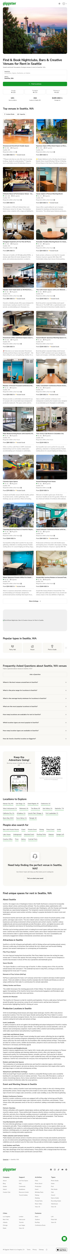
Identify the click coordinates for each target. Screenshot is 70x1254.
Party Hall (54, 1219)
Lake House (7, 834)
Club (52, 1192)
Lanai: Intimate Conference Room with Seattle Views (51, 530)
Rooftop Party (41, 834)
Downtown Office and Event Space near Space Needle (18, 338)
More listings (33, 601)
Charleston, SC (45, 804)
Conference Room (40, 1225)
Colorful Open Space (10, 482)
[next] (31, 131)
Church (53, 1195)
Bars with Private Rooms (11, 830)
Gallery (23, 839)
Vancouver (22, 1219)
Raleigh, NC (33, 818)
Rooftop (37, 1222)
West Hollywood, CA (10, 808)
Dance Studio (55, 1198)
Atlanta (5, 1222)
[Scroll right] (66, 648)
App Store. (55, 779)
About (4, 1181)
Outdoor (37, 1219)
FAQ (20, 1183)
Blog (4, 1183)
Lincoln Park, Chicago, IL (35, 813)
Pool (52, 1186)
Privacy (35, 1249)
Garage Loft (60, 834)
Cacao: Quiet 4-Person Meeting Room (49, 194)
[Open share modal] (27, 121)
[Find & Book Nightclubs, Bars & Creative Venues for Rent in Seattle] (35, 620)
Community (22, 1186)
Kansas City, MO (8, 804)
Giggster (5, 1160)
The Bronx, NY (35, 808)
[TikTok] (58, 1169)
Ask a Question (35, 674)
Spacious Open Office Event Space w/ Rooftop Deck (51, 146)
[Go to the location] (18, 131)
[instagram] (55, 1169)
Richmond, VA (23, 808)
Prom (17, 839)
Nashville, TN (59, 808)
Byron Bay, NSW (8, 818)
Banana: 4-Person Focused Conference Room (18, 386)
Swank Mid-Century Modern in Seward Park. (51, 577)
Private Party (38, 1201)
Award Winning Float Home (46, 482)
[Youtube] (62, 1169)
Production (38, 1186)
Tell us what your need (35, 878)
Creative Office (7, 839)
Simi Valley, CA (47, 808)
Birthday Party (39, 1192)
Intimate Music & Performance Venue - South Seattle (18, 194)
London (21, 1216)
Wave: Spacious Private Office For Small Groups (18, 577)
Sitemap (41, 1249)
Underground (17, 834)
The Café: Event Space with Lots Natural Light (51, 290)
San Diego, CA (20, 804)
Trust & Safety (23, 1195)
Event (23, 830)
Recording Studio (56, 1201)
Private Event (32, 830)
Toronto (21, 1222)
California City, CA (8, 813)
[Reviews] (66, 1169)
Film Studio (54, 1189)
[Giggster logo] (9, 1169)
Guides (5, 1186)
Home (52, 1183)
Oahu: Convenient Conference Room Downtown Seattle (51, 386)
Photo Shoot (38, 1183)
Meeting (37, 1198)
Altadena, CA (21, 813)
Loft (52, 1216)
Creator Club (6, 1192)
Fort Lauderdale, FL (52, 813)
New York (6, 1219)
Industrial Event (29, 834)
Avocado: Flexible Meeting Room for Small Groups (51, 242)
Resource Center (24, 1192)
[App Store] (19, 770)
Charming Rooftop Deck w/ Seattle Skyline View (18, 530)
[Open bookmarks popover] (31, 121)
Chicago (5, 1225)
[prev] (5, 131)
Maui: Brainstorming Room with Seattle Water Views (18, 434)
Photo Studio (55, 1181)
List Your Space (23, 1181)
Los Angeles (6, 1216)
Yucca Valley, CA (21, 818)
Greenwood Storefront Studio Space (16, 146)
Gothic (59, 830)
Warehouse (54, 1204)
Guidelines (22, 1189)
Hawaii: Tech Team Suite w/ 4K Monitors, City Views (18, 290)
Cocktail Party (32, 839)
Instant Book (10, 114)
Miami (4, 1228)
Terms (28, 1249)
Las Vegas (22, 1225)
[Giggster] (9, 4)
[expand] (66, 690)
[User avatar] (63, 3)
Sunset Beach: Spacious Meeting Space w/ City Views (51, 338)
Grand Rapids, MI (33, 804)
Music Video (38, 1204)
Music (36, 1216)
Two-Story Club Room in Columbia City (50, 434)
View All (37, 1207)
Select (5, 1189)
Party (36, 1181)
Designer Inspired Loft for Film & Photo (17, 242)
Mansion (51, 834)
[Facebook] (51, 1169)
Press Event (50, 830)
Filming (41, 830)
